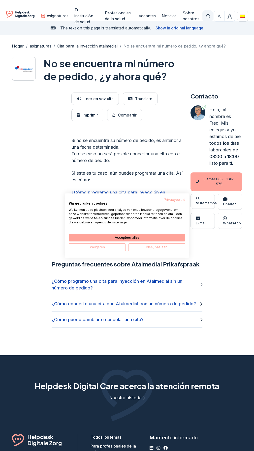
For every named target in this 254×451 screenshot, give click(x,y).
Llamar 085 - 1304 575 (219, 181)
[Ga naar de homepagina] (20, 16)
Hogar (18, 46)
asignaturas (57, 15)
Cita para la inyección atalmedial (87, 46)
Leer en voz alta (99, 98)
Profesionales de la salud (118, 15)
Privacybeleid (174, 199)
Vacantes (147, 15)
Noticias (169, 15)
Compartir (127, 115)
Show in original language (179, 27)
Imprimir (90, 115)
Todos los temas (106, 437)
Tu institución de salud (83, 15)
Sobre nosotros (191, 15)
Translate (143, 98)
